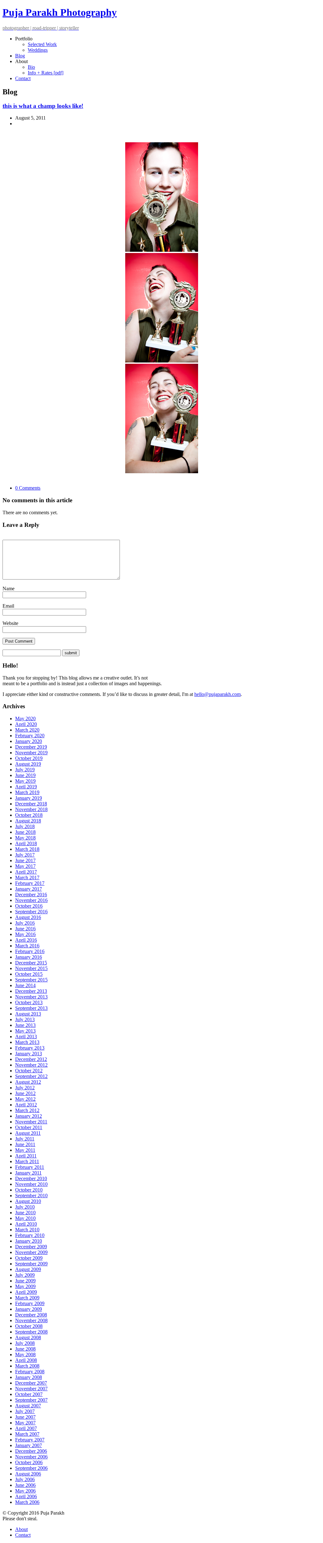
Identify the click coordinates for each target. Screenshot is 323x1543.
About (21, 1529)
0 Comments (27, 488)
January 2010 (28, 1241)
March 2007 (27, 1434)
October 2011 (28, 1127)
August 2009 (28, 1269)
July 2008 (25, 1343)
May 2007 (25, 1422)
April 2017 (26, 872)
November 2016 (31, 900)
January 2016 (28, 957)
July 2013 (25, 1019)
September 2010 (31, 1195)
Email (8, 606)
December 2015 (31, 962)
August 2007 (28, 1405)
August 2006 (28, 1473)
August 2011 (28, 1133)
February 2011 (29, 1167)
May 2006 (25, 1490)
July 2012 (25, 1087)
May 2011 (25, 1150)
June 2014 (25, 985)
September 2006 (31, 1468)
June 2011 (25, 1144)
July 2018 (25, 826)
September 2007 (31, 1400)
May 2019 (25, 781)
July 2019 (25, 769)
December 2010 (31, 1178)
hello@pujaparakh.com (217, 694)
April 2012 (26, 1104)
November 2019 (31, 752)
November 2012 (31, 1065)
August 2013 (28, 1013)
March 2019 (27, 792)
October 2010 (29, 1190)
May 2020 (25, 718)
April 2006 (26, 1496)
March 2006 (27, 1502)
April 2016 (26, 940)
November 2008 (31, 1320)
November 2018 (31, 809)
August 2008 (28, 1337)
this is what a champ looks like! (43, 106)
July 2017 (25, 854)
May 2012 (25, 1099)
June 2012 (25, 1093)
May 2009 (25, 1286)
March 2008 (27, 1366)
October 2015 (29, 974)
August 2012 (28, 1082)
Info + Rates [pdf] (45, 72)
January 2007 (28, 1445)
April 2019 (26, 786)
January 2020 (28, 741)
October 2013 (29, 1002)
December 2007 (31, 1383)
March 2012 (27, 1110)
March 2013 (27, 1042)
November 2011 (31, 1121)
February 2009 (29, 1303)
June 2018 (25, 832)
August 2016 (28, 917)
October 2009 (29, 1258)
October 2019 (29, 758)
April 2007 (26, 1428)
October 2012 (29, 1070)
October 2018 (29, 815)
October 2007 (29, 1394)
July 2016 (25, 923)
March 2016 (27, 945)
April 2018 (26, 843)
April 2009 (26, 1292)
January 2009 (28, 1309)
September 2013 (31, 1008)
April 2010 (26, 1224)
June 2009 (25, 1280)
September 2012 (31, 1076)
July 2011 (24, 1138)
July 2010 (25, 1207)
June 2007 (25, 1417)
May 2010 (25, 1218)
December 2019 (31, 747)
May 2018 (25, 837)
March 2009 (27, 1297)
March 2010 (27, 1229)
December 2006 (31, 1451)
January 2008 (28, 1377)
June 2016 (25, 928)
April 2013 (26, 1036)
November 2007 (31, 1388)
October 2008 (29, 1326)
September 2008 (31, 1331)
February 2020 (29, 735)
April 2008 (26, 1360)
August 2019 (28, 764)
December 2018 (31, 803)
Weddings (38, 50)
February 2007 (29, 1439)
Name (9, 588)
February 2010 (29, 1235)
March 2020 (27, 730)
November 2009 (31, 1252)
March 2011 (27, 1161)
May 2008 (25, 1354)
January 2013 (28, 1053)
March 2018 (27, 849)
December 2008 (31, 1314)
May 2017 (25, 866)
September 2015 (31, 979)
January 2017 (28, 889)
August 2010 (28, 1201)
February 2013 (29, 1048)
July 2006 (25, 1479)
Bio (31, 67)
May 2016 (25, 934)
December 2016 (31, 894)
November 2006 (31, 1456)
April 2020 (26, 724)
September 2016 (31, 911)
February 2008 (29, 1371)
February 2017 (29, 883)
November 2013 (31, 996)
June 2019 (25, 775)
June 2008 (25, 1349)
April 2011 (26, 1155)
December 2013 (31, 991)
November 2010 (31, 1184)
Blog (20, 55)
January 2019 (28, 798)
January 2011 (28, 1172)
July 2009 (25, 1275)
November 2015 (31, 968)
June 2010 (25, 1212)
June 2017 (25, 860)
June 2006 (25, 1485)
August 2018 (28, 820)
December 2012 (31, 1059)
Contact (23, 78)
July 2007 (25, 1411)
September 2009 (31, 1263)
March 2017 (27, 877)
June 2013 (25, 1025)
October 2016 (29, 906)
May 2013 (25, 1031)
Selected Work (42, 44)
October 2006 (29, 1462)
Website (10, 623)
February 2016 (29, 951)
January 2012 (28, 1116)
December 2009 (31, 1246)
